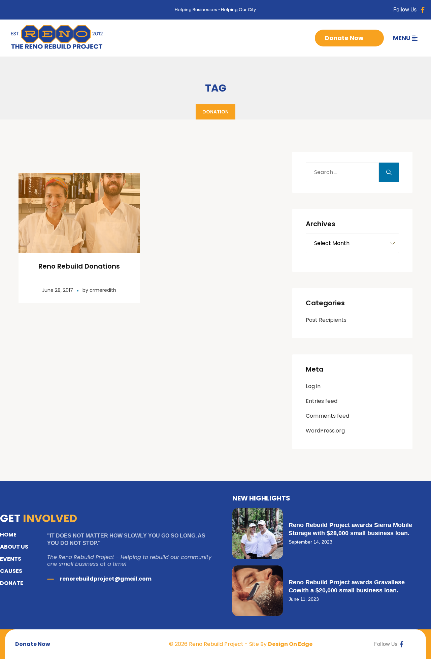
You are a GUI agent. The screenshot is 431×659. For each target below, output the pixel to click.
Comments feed (327, 416)
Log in (313, 386)
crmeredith (103, 290)
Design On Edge (290, 644)
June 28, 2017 (57, 290)
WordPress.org (325, 431)
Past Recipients (326, 320)
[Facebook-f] (423, 10)
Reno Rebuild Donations (79, 266)
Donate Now (344, 38)
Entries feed (321, 401)
